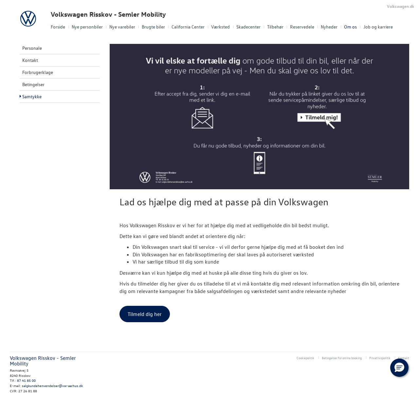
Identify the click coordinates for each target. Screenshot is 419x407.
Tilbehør (275, 27)
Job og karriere (378, 27)
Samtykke (32, 96)
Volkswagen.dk (400, 6)
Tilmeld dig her (145, 314)
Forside (58, 27)
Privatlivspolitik (380, 357)
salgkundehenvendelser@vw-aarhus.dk (52, 385)
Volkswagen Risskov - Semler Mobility (108, 14)
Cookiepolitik (305, 357)
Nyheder (329, 27)
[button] (399, 368)
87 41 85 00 (26, 380)
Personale (32, 48)
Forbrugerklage (37, 72)
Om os (350, 27)
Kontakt (30, 60)
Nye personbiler (87, 27)
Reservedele (302, 27)
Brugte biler (153, 27)
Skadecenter (248, 27)
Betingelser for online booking (342, 357)
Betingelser (33, 84)
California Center (188, 27)
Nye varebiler (122, 27)
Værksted (220, 27)
